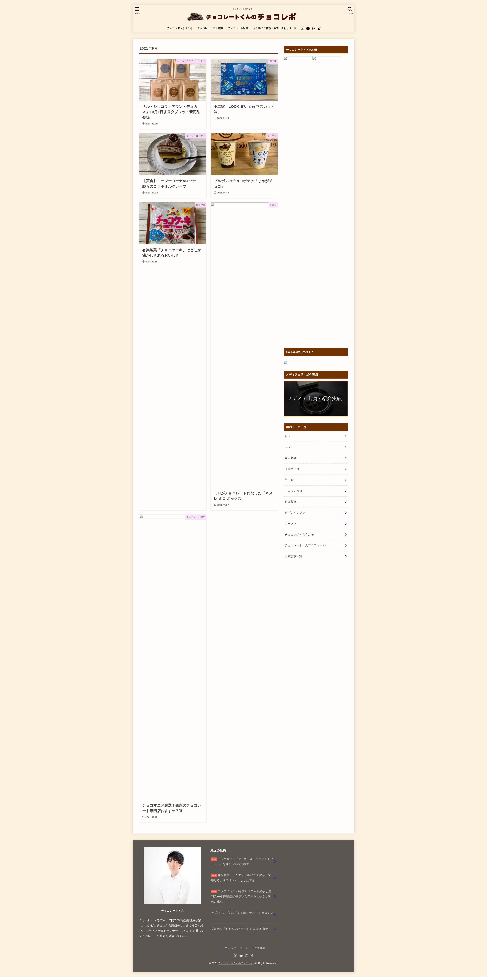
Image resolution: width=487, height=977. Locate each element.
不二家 (289, 479)
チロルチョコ (293, 490)
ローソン (290, 523)
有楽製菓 (290, 501)
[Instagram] (314, 28)
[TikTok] (319, 28)
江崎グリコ (292, 469)
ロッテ (289, 446)
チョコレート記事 (238, 28)
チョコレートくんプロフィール (305, 545)
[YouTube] (308, 28)
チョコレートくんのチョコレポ (236, 963)
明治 (287, 436)
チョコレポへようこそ (180, 28)
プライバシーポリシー (237, 948)
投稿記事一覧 (293, 556)
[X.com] (302, 28)
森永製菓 (290, 458)
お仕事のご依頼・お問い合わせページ (275, 28)
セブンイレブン (295, 512)
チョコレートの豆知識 (210, 28)
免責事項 (260, 948)
